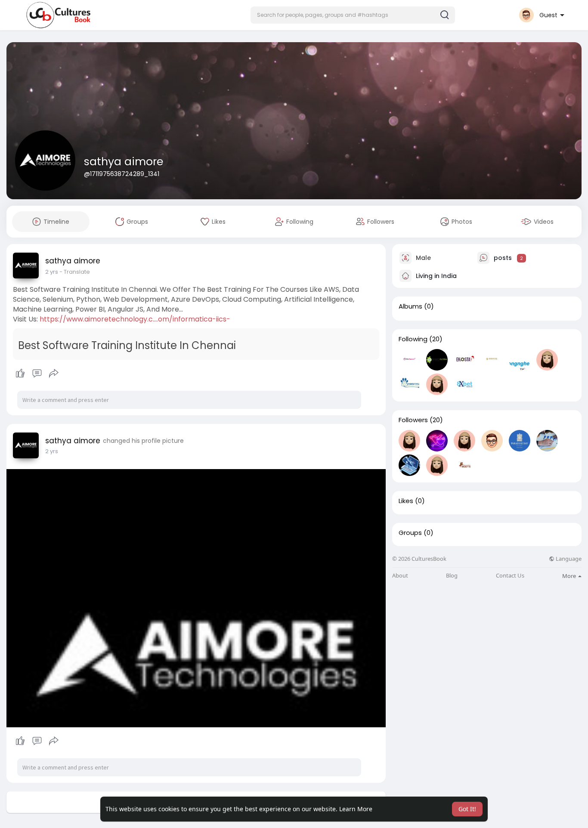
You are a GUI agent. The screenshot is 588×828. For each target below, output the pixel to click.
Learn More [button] (355, 809)
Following (413, 339)
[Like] (37, 373)
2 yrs (51, 272)
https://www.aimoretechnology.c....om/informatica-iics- (135, 319)
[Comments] (37, 373)
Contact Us (510, 575)
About (400, 575)
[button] (353, 15)
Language (568, 559)
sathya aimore (123, 161)
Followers (413, 420)
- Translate (74, 272)
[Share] (53, 373)
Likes (406, 500)
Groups (410, 532)
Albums (410, 306)
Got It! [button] (467, 809)
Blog (452, 575)
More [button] (569, 576)
